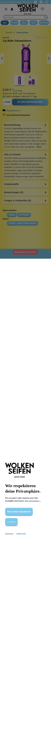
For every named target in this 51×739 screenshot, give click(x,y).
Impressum (9, 534)
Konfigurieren (11, 522)
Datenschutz (21, 534)
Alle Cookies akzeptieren (19, 511)
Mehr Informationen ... (33, 501)
